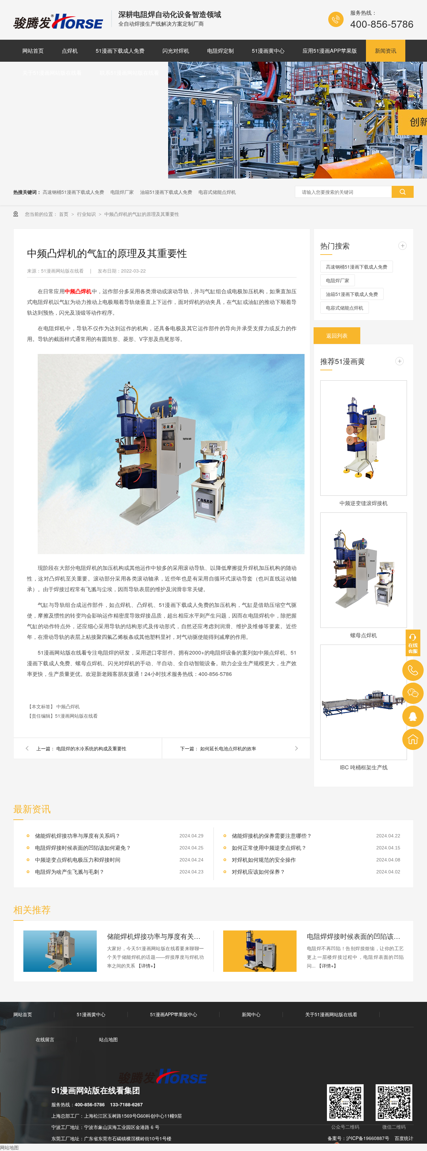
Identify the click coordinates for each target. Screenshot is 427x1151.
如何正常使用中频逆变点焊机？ (269, 847)
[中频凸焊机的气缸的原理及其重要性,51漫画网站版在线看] (59, 26)
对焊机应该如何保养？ (258, 871)
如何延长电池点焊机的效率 (228, 748)
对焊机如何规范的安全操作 (264, 859)
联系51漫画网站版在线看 (129, 72)
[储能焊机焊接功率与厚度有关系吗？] (60, 951)
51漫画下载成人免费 (120, 50)
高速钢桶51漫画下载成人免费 (73, 191)
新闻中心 (251, 1014)
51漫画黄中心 (268, 50)
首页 (64, 214)
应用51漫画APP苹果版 (330, 50)
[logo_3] (167, 1077)
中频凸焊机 (78, 291)
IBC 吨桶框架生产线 (364, 767)
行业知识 (87, 214)
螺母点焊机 (363, 635)
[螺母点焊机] (364, 570)
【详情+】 (147, 965)
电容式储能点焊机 (217, 191)
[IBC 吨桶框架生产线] (364, 702)
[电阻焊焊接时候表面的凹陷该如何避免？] (260, 951)
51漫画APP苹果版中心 (173, 1014)
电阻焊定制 (220, 50)
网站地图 (9, 1147)
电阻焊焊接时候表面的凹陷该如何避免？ (83, 847)
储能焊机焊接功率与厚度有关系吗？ (77, 835)
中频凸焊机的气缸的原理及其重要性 (141, 214)
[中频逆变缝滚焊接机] (364, 438)
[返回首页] (413, 739)
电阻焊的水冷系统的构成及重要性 (91, 748)
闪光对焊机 (175, 50)
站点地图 (108, 1039)
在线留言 (45, 1039)
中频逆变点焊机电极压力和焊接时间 (77, 859)
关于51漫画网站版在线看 (52, 72)
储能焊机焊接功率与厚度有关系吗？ (155, 936)
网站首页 (33, 50)
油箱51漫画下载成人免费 (166, 191)
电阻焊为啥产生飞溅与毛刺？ (69, 871)
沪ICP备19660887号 (367, 1138)
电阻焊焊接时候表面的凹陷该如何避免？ (355, 936)
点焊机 (70, 50)
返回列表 (337, 335)
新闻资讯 (385, 50)
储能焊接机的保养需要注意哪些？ (272, 835)
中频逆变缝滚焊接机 (364, 503)
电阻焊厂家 (122, 191)
